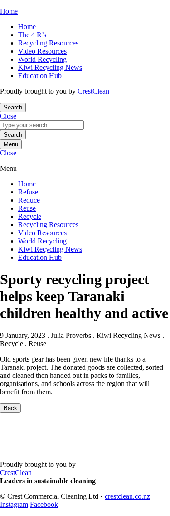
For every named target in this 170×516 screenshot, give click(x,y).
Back (10, 408)
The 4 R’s (32, 35)
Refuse (28, 192)
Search (13, 134)
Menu (11, 144)
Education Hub (40, 75)
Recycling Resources (48, 43)
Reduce (29, 200)
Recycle (29, 216)
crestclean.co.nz (127, 496)
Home (27, 26)
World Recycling (42, 59)
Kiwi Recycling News (50, 67)
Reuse (27, 208)
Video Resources (42, 51)
